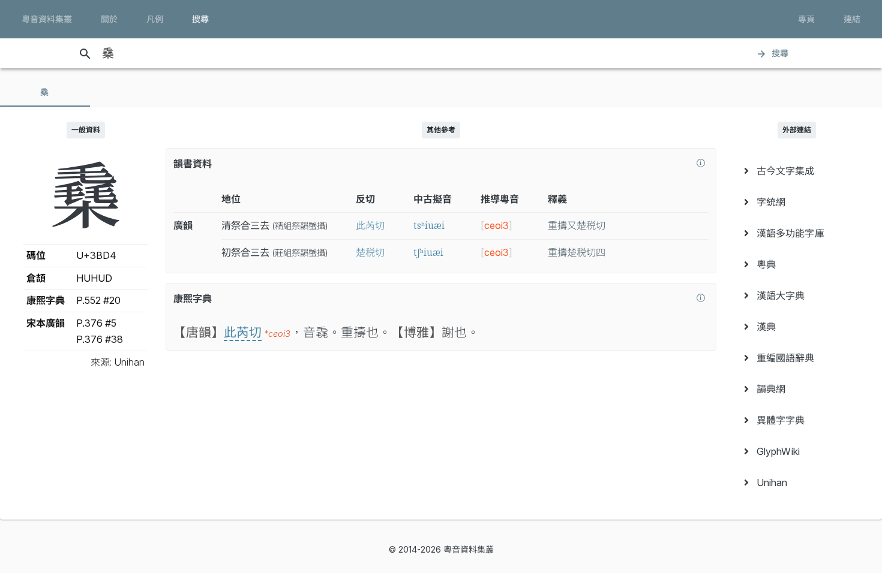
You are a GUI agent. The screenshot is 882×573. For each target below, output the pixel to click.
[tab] (45, 92)
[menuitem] (796, 171)
